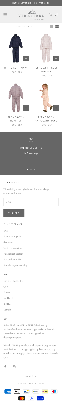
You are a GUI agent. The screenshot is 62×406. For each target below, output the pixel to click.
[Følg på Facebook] (5, 366)
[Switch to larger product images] (51, 26)
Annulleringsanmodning (15, 265)
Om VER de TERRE (13, 281)
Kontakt (7, 309)
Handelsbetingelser (13, 253)
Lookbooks (8, 298)
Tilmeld (13, 213)
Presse (6, 292)
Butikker (7, 304)
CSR (5, 286)
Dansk (29, 376)
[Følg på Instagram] (14, 366)
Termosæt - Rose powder (46, 69)
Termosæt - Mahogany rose (46, 119)
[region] (31, 150)
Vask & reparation (12, 248)
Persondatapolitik (12, 259)
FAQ (5, 230)
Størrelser (8, 242)
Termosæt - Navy (16, 67)
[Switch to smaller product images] (57, 26)
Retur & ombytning (12, 236)
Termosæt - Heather (16, 119)
